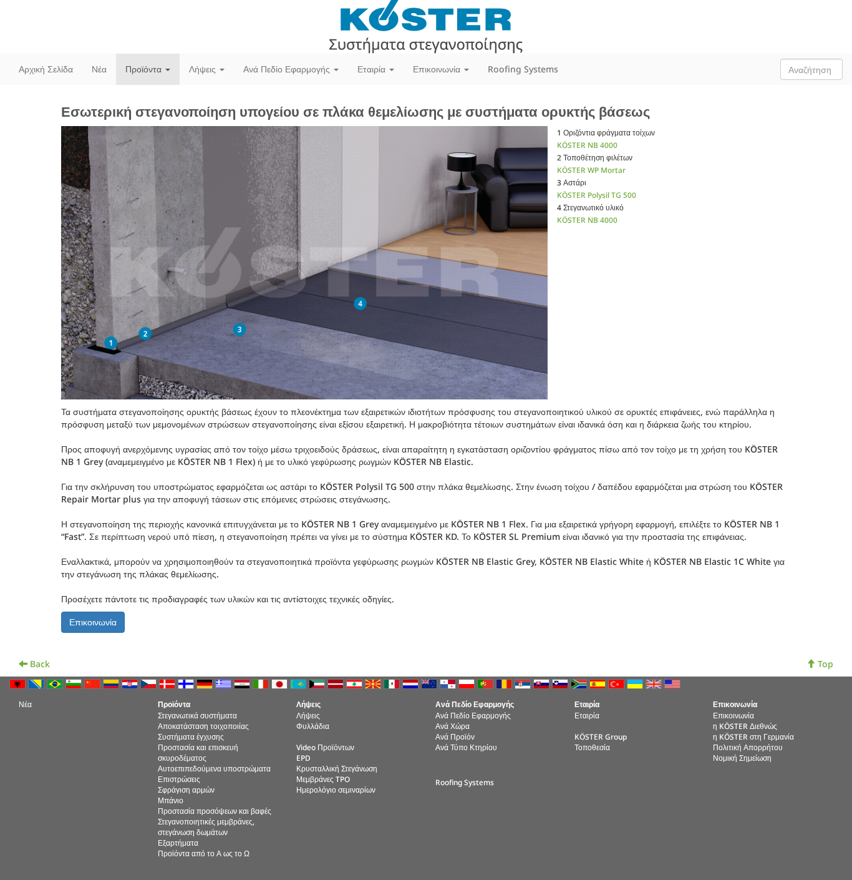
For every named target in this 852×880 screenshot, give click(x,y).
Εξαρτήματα (178, 843)
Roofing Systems (523, 69)
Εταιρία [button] (372, 69)
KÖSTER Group (600, 736)
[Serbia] (524, 682)
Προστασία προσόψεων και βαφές (214, 811)
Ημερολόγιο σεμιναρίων (335, 789)
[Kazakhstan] (299, 682)
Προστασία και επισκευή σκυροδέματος (198, 752)
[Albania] (18, 682)
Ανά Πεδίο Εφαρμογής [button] (287, 69)
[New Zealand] (430, 682)
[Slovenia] (561, 682)
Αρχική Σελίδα (46, 69)
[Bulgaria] (74, 682)
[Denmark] (168, 682)
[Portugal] (486, 682)
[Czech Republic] (149, 682)
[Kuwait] (318, 682)
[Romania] (505, 682)
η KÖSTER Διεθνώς (745, 726)
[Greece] (224, 682)
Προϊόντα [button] (144, 69)
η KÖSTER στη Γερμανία (753, 736)
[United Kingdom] (655, 682)
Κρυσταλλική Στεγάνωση (336, 768)
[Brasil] (56, 682)
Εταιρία (586, 715)
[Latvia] (336, 682)
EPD (303, 758)
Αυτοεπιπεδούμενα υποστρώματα (214, 768)
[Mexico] (393, 682)
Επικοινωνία (733, 715)
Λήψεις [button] (203, 69)
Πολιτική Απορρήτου (748, 747)
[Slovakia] (542, 682)
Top (824, 664)
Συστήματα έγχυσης (191, 736)
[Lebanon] (355, 682)
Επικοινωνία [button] (438, 69)
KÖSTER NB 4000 (587, 145)
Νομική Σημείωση (742, 758)
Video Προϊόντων (325, 747)
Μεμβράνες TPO (323, 779)
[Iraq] (243, 682)
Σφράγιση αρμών (186, 789)
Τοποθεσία (592, 747)
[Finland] (187, 682)
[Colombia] (112, 682)
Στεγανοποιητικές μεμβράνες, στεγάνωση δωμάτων (206, 826)
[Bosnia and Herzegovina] (37, 682)
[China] (93, 682)
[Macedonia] (374, 682)
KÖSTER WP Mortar (591, 170)
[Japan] (280, 682)
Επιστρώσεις (179, 779)
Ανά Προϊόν (455, 736)
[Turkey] (617, 682)
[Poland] (467, 682)
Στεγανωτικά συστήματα (197, 715)
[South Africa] (580, 682)
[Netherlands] (411, 682)
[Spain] (598, 682)
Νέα (99, 69)
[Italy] (262, 682)
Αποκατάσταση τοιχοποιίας (203, 726)
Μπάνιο (170, 800)
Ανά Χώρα (452, 726)
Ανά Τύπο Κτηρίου (466, 747)
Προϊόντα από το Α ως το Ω (203, 853)
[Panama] (449, 682)
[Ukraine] (636, 682)
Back (38, 664)
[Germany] (205, 682)
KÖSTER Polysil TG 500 (596, 195)
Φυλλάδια (312, 726)
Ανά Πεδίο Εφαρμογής (473, 715)
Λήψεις (308, 715)
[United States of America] (673, 682)
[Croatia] (131, 682)
